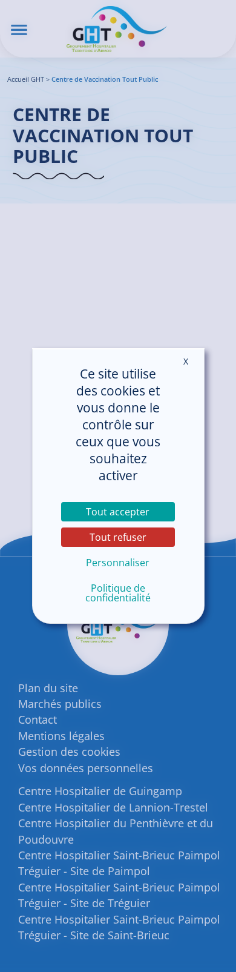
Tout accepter (117, 511)
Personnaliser (117, 562)
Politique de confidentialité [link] (118, 592)
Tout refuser (118, 537)
